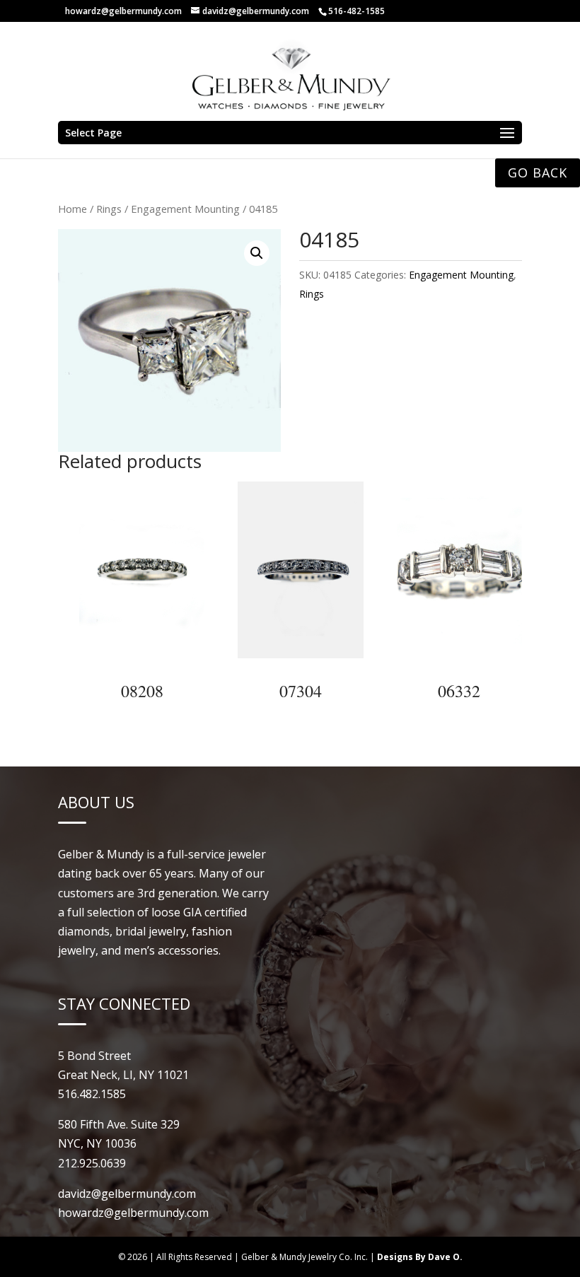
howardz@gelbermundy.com (123, 11)
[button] (256, 253)
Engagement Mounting (185, 209)
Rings (109, 209)
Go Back (537, 172)
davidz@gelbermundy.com (127, 1193)
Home (72, 209)
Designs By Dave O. (420, 1257)
